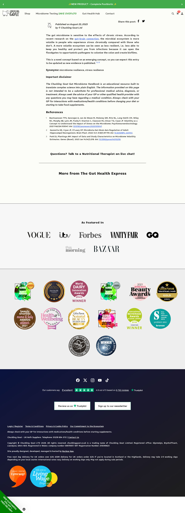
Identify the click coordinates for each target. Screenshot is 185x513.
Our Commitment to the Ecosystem (87, 426)
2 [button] (97, 62)
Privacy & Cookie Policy (57, 426)
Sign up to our (112, 406)
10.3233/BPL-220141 (123, 133)
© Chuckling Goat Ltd (70, 27)
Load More (92, 187)
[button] (11, 501)
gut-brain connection (87, 38)
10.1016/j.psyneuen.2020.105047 (87, 126)
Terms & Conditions (34, 426)
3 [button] (99, 62)
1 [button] (96, 62)
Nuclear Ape (68, 451)
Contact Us (73, 437)
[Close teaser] (24, 509)
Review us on (65, 406)
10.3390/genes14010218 (109, 139)
